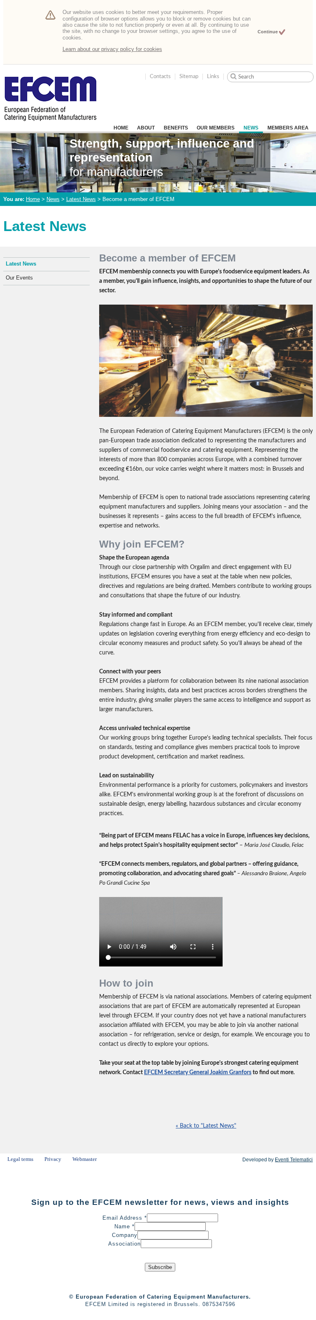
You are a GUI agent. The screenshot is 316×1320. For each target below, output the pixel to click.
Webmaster (84, 1159)
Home (121, 128)
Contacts (160, 76)
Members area (288, 128)
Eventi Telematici (294, 1160)
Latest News (81, 199)
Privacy (52, 1159)
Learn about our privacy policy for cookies (112, 49)
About (146, 128)
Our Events (19, 278)
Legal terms (20, 1159)
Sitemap (188, 76)
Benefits (176, 128)
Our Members (216, 128)
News (251, 128)
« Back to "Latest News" (206, 1126)
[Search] (233, 76)
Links (213, 76)
